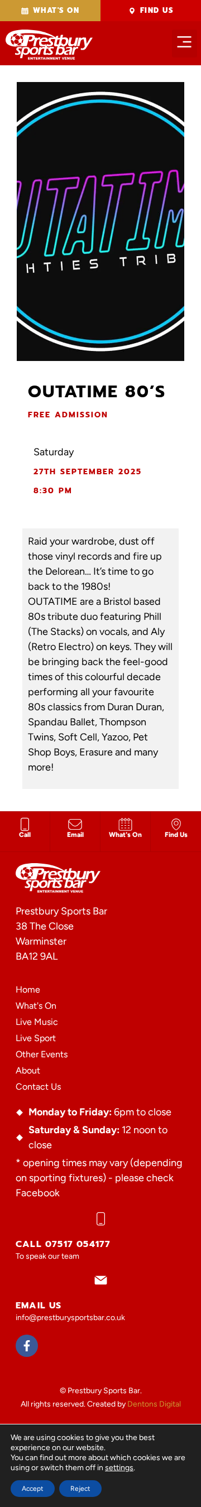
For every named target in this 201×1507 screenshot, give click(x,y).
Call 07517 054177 (63, 1244)
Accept (33, 1488)
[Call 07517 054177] (101, 1219)
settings (119, 1467)
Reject (80, 1488)
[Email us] (101, 1280)
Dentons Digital (154, 1404)
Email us (39, 1305)
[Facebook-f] (27, 1346)
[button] (184, 43)
